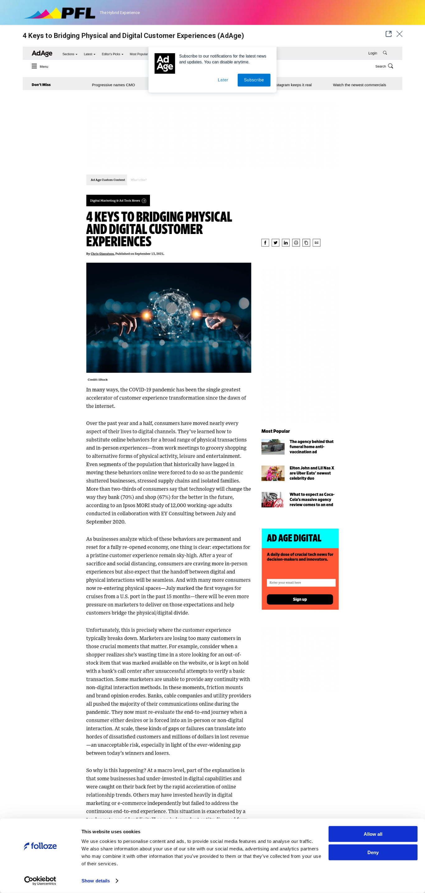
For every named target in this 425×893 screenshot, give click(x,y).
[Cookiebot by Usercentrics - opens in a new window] (40, 881)
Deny (373, 852)
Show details (96, 880)
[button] (386, 34)
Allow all (373, 834)
